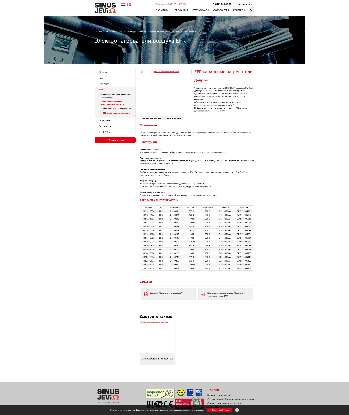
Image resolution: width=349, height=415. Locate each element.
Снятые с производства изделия (224, 403)
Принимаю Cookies (220, 410)
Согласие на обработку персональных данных (230, 399)
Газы (101, 78)
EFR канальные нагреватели (116, 113)
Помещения (104, 120)
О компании (162, 10)
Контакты (239, 10)
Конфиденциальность (218, 395)
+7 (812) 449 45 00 (221, 4)
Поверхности (105, 126)
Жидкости (103, 72)
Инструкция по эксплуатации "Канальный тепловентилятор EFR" (226, 294)
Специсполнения (172, 118)
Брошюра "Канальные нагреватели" (166, 293)
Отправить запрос (116, 140)
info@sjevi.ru (246, 4)
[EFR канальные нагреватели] (166, 71)
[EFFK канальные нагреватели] (157, 337)
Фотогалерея (221, 10)
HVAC (101, 90)
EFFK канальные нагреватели (117, 109)
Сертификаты (200, 10)
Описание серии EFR (151, 118)
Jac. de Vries (104, 132)
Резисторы (104, 84)
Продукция (181, 10)
